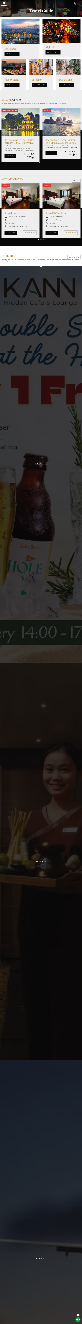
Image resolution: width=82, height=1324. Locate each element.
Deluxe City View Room (14, 213)
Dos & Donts (65, 79)
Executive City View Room (57, 213)
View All (76, 180)
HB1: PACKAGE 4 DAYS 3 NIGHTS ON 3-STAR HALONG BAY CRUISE (19, 141)
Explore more (74, 257)
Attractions (10, 48)
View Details (12, 54)
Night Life (51, 47)
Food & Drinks (12, 79)
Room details (10, 232)
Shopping (37, 79)
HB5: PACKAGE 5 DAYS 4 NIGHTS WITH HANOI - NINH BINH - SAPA (61, 141)
